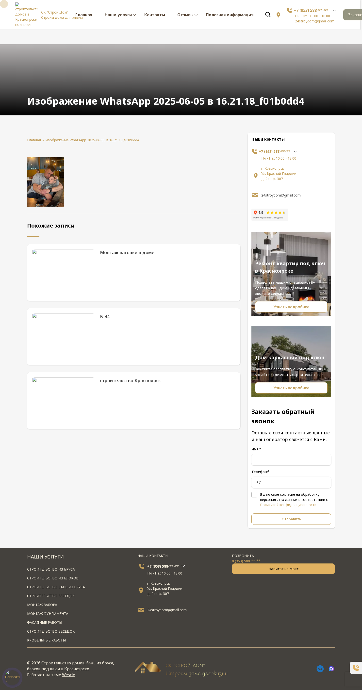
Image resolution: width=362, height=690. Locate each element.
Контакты (154, 14)
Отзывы (185, 14)
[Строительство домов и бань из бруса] (26, 14)
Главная (83, 14)
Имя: (256, 449)
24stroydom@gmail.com (314, 21)
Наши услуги (118, 14)
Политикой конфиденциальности (288, 504)
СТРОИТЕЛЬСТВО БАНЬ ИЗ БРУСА (56, 587)
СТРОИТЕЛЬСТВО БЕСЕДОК (51, 595)
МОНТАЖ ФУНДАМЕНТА (47, 613)
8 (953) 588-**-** (246, 561)
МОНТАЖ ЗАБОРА (42, 604)
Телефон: (260, 471)
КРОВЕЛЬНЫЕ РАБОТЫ (46, 640)
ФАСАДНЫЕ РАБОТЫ (44, 622)
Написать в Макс (283, 568)
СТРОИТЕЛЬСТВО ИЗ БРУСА (51, 569)
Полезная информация (230, 14)
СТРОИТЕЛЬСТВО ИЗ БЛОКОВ (53, 578)
